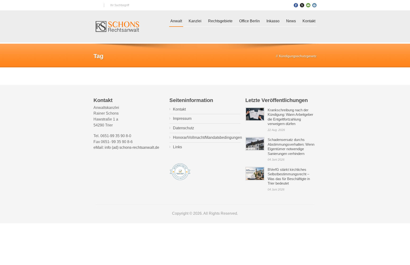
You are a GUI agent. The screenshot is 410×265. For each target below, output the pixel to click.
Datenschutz (183, 128)
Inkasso (273, 21)
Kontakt (309, 21)
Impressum (182, 118)
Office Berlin (249, 21)
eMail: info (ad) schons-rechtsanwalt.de (126, 147)
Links (177, 147)
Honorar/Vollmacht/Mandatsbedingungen (207, 137)
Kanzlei (195, 21)
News (291, 21)
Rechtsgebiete (220, 21)
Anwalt (176, 21)
